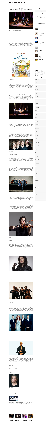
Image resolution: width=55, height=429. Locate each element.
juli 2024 (36, 114)
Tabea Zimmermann (28, 404)
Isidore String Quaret (16, 403)
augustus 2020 (37, 180)
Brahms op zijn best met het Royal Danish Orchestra (30, 420)
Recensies (19, 8)
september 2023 (37, 128)
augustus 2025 (37, 96)
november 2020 (37, 176)
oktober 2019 (36, 190)
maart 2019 (36, 198)
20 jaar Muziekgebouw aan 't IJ (42, 71)
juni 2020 (36, 183)
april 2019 (36, 197)
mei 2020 (36, 184)
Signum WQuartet (16, 404)
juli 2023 (36, 131)
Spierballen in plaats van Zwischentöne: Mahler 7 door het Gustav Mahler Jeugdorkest (17, 420)
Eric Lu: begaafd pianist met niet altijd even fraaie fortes (40, 24)
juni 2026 (36, 82)
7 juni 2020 (40, 57)
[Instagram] (41, 11)
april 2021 (36, 169)
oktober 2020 (37, 177)
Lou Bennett (24, 403)
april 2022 (36, 152)
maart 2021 (36, 170)
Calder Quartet (22, 402)
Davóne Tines (30, 402)
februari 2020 (37, 187)
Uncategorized (22, 8)
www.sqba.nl (10, 372)
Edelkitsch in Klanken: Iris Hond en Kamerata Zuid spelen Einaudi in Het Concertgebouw (42, 33)
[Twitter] (40, 11)
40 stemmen (40, 70)
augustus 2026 (37, 79)
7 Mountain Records (43, 70)
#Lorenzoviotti (43, 72)
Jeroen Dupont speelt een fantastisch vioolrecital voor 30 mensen (42, 56)
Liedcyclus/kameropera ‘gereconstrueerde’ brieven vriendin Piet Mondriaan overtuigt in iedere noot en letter (42, 42)
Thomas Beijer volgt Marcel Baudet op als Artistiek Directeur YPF (42, 29)
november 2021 (37, 159)
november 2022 (37, 142)
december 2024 (37, 107)
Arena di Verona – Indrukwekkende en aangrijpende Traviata (41, 51)
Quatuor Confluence (11, 404)
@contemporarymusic (37, 71)
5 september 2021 (40, 35)
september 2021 (37, 162)
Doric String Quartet (11, 403)
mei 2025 (36, 100)
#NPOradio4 (37, 72)
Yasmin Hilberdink (15, 405)
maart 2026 (36, 86)
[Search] (45, 2)
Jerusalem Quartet (21, 403)
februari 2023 (36, 138)
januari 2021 (36, 173)
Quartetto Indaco (28, 403)
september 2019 (37, 191)
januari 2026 (36, 89)
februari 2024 (36, 121)
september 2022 (37, 145)
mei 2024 (36, 117)
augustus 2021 (37, 163)
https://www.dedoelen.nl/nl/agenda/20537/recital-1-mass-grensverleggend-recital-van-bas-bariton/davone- (20, 393)
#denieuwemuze (40, 72)
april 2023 (36, 135)
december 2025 (37, 90)
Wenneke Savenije (19, 11)
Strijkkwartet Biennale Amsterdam (22, 404)
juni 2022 (36, 149)
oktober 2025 (36, 93)
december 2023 (37, 124)
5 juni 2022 (40, 62)
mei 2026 (36, 83)
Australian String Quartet (13, 402)
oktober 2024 (37, 110)
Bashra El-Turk (18, 402)
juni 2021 (36, 166)
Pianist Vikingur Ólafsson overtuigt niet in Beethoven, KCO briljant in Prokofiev (11, 420)
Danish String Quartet (26, 402)
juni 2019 (36, 194)
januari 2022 (36, 156)
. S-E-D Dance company (43, 73)
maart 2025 (36, 103)
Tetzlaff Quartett (11, 405)
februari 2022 (36, 155)
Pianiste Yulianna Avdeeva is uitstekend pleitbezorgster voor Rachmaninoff (24, 420)
